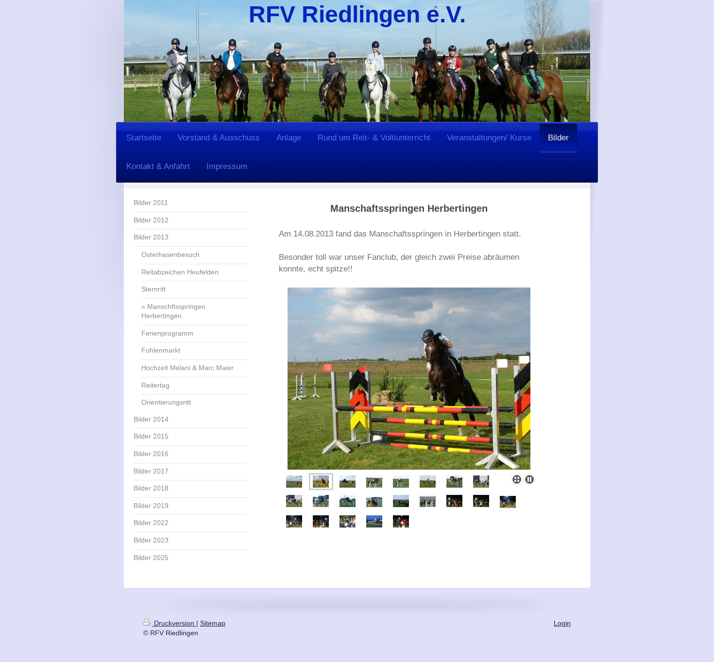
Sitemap (212, 623)
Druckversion (174, 623)
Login (562, 623)
